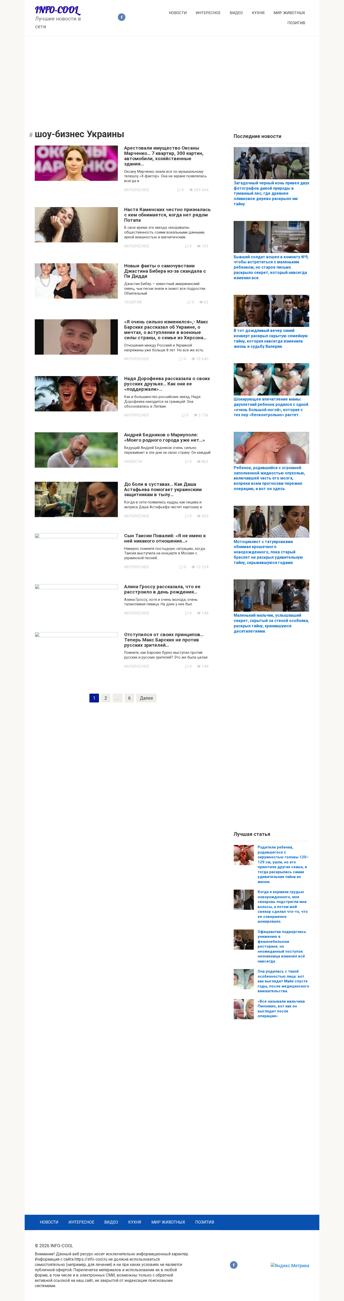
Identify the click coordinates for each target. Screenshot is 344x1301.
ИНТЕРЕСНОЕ (208, 13)
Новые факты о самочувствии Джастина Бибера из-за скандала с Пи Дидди (165, 271)
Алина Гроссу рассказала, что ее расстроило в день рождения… (162, 589)
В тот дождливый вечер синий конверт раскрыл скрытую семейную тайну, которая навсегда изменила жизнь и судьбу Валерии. (271, 338)
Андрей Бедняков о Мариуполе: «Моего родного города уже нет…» (164, 437)
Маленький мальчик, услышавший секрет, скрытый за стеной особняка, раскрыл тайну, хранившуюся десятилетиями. (271, 623)
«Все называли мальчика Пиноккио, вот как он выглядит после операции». (281, 1009)
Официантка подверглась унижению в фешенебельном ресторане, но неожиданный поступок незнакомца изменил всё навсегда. (282, 946)
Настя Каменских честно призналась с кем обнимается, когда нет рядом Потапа (167, 215)
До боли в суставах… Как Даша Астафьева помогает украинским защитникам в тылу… (163, 489)
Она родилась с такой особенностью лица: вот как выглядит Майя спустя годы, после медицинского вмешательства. (283, 981)
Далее (146, 698)
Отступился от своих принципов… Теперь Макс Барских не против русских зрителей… (163, 640)
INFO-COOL (56, 9)
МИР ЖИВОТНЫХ (289, 13)
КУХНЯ (258, 13)
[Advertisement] (172, 79)
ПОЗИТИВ (296, 23)
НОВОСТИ (178, 13)
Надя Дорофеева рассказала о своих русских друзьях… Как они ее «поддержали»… (167, 384)
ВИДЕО (236, 13)
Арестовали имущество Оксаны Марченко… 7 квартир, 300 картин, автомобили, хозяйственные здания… (163, 156)
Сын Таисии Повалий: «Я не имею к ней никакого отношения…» (165, 538)
